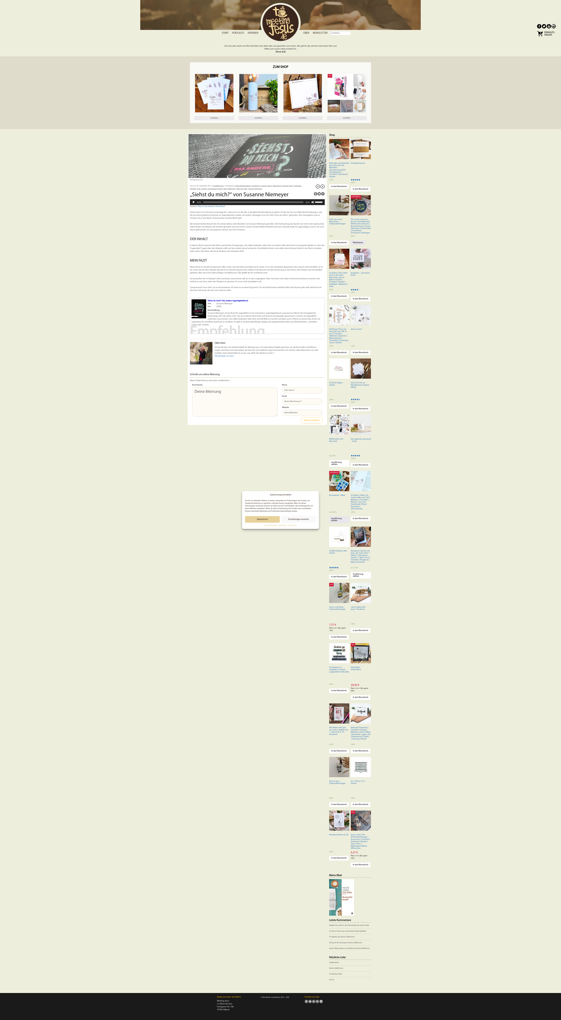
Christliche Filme (335, 974)
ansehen (214, 118)
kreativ (220, 189)
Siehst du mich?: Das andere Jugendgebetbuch (228, 301)
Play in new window (206, 206)
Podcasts (238, 33)
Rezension (232, 189)
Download (220, 206)
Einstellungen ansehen (298, 519)
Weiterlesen (358, 243)
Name (284, 385)
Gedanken (297, 186)
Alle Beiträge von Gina (224, 356)
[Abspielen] (193, 202)
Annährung (256, 186)
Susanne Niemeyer (255, 189)
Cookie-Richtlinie (270, 525)
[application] (257, 202)
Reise (225, 189)
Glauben (193, 189)
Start (225, 33)
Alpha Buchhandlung (243, 186)
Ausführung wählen (336, 463)
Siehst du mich (241, 189)
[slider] (319, 201)
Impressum (283, 525)
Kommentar (197, 385)
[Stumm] (312, 202)
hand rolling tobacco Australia (340, 948)
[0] (540, 36)
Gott (198, 189)
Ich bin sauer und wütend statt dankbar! (351, 931)
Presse (331, 980)
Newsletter (320, 33)
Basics (270, 186)
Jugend (204, 189)
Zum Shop (280, 67)
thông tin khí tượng (337, 943)
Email (284, 396)
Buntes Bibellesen (348, 937)
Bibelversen (277, 186)
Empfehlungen (218, 186)
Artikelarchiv (334, 963)
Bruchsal (285, 186)
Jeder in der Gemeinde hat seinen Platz (353, 925)
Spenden (253, 33)
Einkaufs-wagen (549, 33)
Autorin (264, 186)
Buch (291, 186)
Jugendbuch (212, 189)
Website (285, 407)
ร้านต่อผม (333, 937)
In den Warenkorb (339, 186)
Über (306, 33)
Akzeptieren (262, 519)
